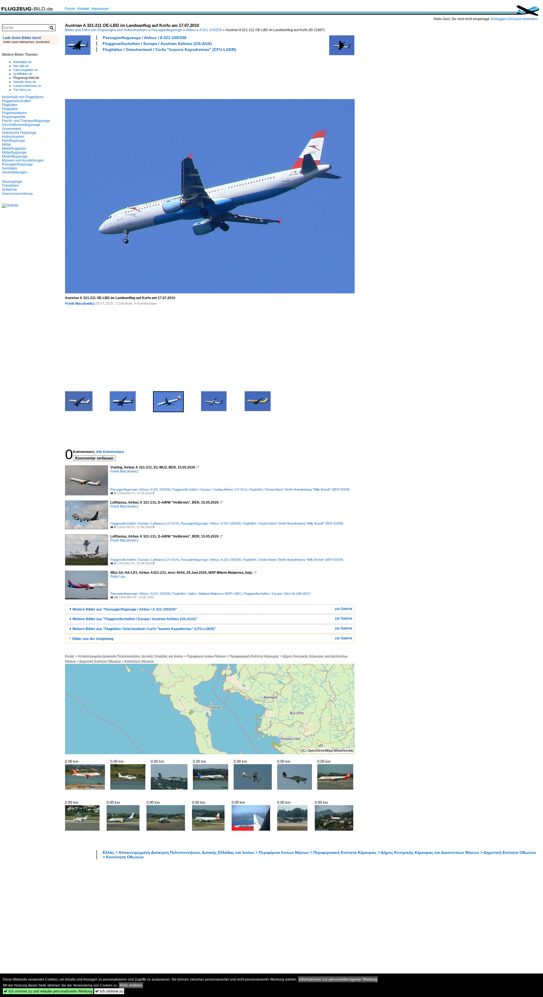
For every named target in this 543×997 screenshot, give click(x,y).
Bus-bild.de (21, 66)
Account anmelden (523, 19)
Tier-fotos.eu (22, 89)
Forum (70, 9)
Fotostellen (10, 186)
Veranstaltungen (14, 172)
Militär (6, 145)
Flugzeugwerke (14, 117)
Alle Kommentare (110, 452)
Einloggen (499, 19)
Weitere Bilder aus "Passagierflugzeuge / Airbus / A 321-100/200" (124, 609)
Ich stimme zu (109, 991)
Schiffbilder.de (22, 74)
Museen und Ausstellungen (23, 160)
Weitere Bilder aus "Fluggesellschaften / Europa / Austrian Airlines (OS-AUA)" (134, 619)
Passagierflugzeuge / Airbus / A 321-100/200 (144, 37)
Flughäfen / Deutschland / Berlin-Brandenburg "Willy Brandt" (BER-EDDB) (299, 489)
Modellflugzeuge (15, 156)
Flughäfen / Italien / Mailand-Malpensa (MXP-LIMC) (207, 593)
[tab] (210, 609)
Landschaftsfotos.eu (27, 85)
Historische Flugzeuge (19, 133)
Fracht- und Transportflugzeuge (26, 121)
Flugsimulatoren (14, 113)
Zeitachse (9, 190)
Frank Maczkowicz (80, 304)
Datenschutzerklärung (17, 193)
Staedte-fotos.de (24, 81)
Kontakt (83, 9)
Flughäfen (10, 105)
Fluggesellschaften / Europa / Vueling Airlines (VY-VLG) (209, 489)
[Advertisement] (168, 74)
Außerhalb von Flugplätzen (23, 97)
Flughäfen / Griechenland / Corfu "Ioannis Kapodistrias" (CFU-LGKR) (169, 49)
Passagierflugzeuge (166, 30)
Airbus (191, 30)
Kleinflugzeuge (13, 141)
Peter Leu (117, 577)
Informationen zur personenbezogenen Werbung (338, 979)
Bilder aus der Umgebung (92, 639)
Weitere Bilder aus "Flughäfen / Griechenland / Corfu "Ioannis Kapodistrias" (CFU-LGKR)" (144, 629)
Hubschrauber (13, 137)
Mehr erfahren (131, 985)
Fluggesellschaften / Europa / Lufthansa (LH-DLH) (144, 523)
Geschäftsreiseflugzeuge (21, 125)
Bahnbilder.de (22, 62)
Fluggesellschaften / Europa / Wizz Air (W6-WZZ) (277, 593)
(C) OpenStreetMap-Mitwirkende (327, 751)
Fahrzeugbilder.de (25, 70)
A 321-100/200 (210, 30)
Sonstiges (9, 168)
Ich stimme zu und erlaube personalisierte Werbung (48, 991)
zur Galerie (343, 609)
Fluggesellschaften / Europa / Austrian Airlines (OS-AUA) (157, 43)
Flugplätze (10, 109)
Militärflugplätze (14, 149)
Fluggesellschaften (16, 101)
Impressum (100, 9)
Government (11, 129)
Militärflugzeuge (14, 152)
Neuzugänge (12, 182)
